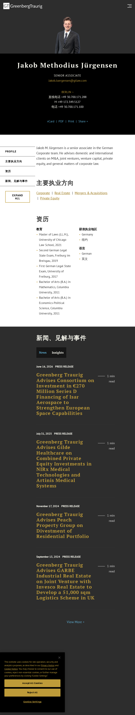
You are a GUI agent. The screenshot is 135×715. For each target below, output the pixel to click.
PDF (61, 121)
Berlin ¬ (67, 92)
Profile (10, 151)
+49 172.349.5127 (69, 102)
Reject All (32, 692)
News (43, 352)
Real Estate (62, 193)
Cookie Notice (11, 668)
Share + (83, 121)
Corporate (43, 193)
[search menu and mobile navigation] (130, 6)
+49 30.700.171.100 (70, 107)
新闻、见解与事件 (16, 181)
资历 (8, 171)
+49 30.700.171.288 (73, 97)
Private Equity (49, 198)
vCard (50, 121)
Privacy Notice (47, 665)
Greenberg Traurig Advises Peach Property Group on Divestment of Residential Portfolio (62, 525)
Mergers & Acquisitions (91, 193)
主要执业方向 (13, 161)
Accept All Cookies (32, 683)
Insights (58, 352)
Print (71, 121)
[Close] (59, 658)
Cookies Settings (32, 701)
